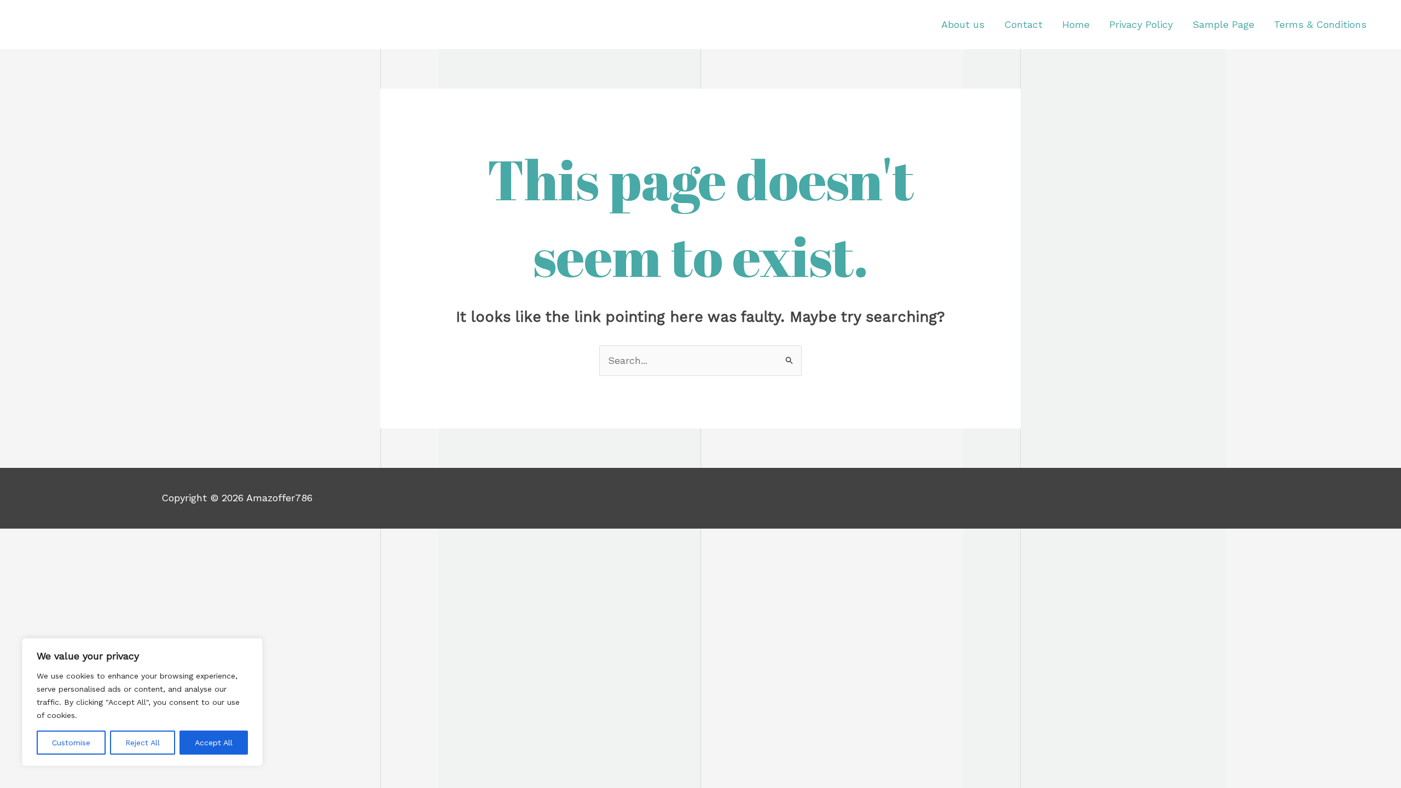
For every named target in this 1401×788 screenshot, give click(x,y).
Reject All (142, 742)
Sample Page (1223, 24)
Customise (71, 742)
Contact (1023, 24)
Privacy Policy (1141, 24)
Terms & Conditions (1320, 24)
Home (1076, 24)
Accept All (214, 742)
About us (963, 24)
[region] (142, 702)
